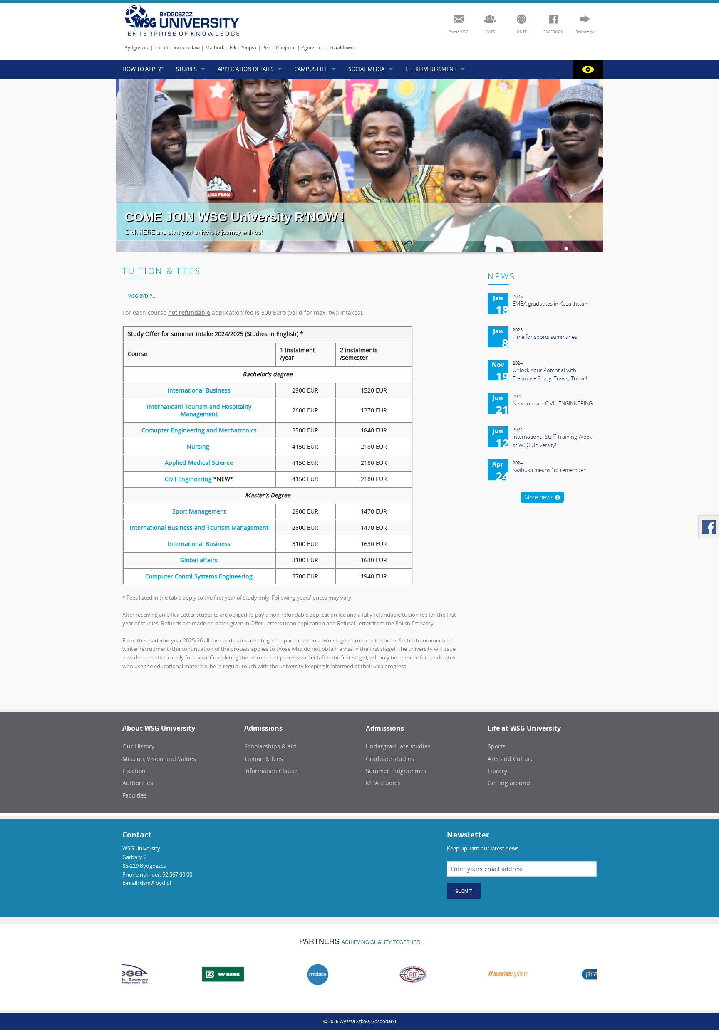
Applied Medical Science (199, 463)
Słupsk (249, 47)
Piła (266, 47)
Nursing (199, 446)
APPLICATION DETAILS (245, 69)
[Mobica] (264, 973)
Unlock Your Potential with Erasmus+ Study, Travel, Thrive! (550, 374)
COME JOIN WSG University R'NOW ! (234, 217)
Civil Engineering (188, 479)
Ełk (233, 47)
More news (539, 497)
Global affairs (199, 560)
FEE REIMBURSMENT (430, 69)
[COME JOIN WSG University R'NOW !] (359, 165)
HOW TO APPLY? (143, 69)
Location (134, 771)
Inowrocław (187, 47)
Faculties (134, 795)
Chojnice (286, 47)
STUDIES (186, 69)
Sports (497, 746)
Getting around (509, 783)
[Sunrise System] (454, 973)
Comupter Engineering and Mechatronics (199, 430)
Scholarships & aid (270, 746)
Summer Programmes (396, 771)
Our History (138, 746)
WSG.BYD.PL (141, 296)
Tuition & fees (263, 759)
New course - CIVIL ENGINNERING (553, 403)
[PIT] (359, 973)
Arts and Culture (511, 759)
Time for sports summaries (545, 337)
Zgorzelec (312, 47)
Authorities (137, 783)
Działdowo (342, 47)
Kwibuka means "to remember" (550, 470)
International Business (199, 390)
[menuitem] (141, 296)
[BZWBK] (170, 973)
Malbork (214, 47)
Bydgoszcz (136, 47)
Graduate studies (390, 759)
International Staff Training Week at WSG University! (552, 441)
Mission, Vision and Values (159, 759)
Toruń (161, 47)
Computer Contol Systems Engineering (199, 576)
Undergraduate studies (398, 746)
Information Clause (271, 771)
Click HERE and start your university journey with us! (193, 231)
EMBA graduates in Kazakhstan (550, 303)
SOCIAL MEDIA (366, 69)
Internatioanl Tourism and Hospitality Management (199, 410)
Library (497, 771)
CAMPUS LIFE (310, 69)
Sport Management (199, 511)
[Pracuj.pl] (549, 973)
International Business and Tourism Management (199, 527)
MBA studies (383, 783)
